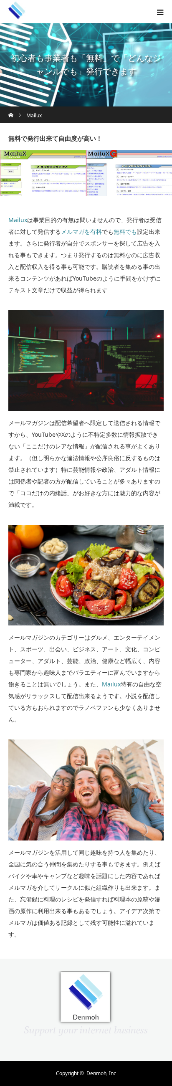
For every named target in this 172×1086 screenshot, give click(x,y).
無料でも (125, 231)
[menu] (160, 11)
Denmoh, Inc (101, 1073)
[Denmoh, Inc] (16, 18)
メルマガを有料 (81, 231)
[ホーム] (11, 109)
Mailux (17, 220)
